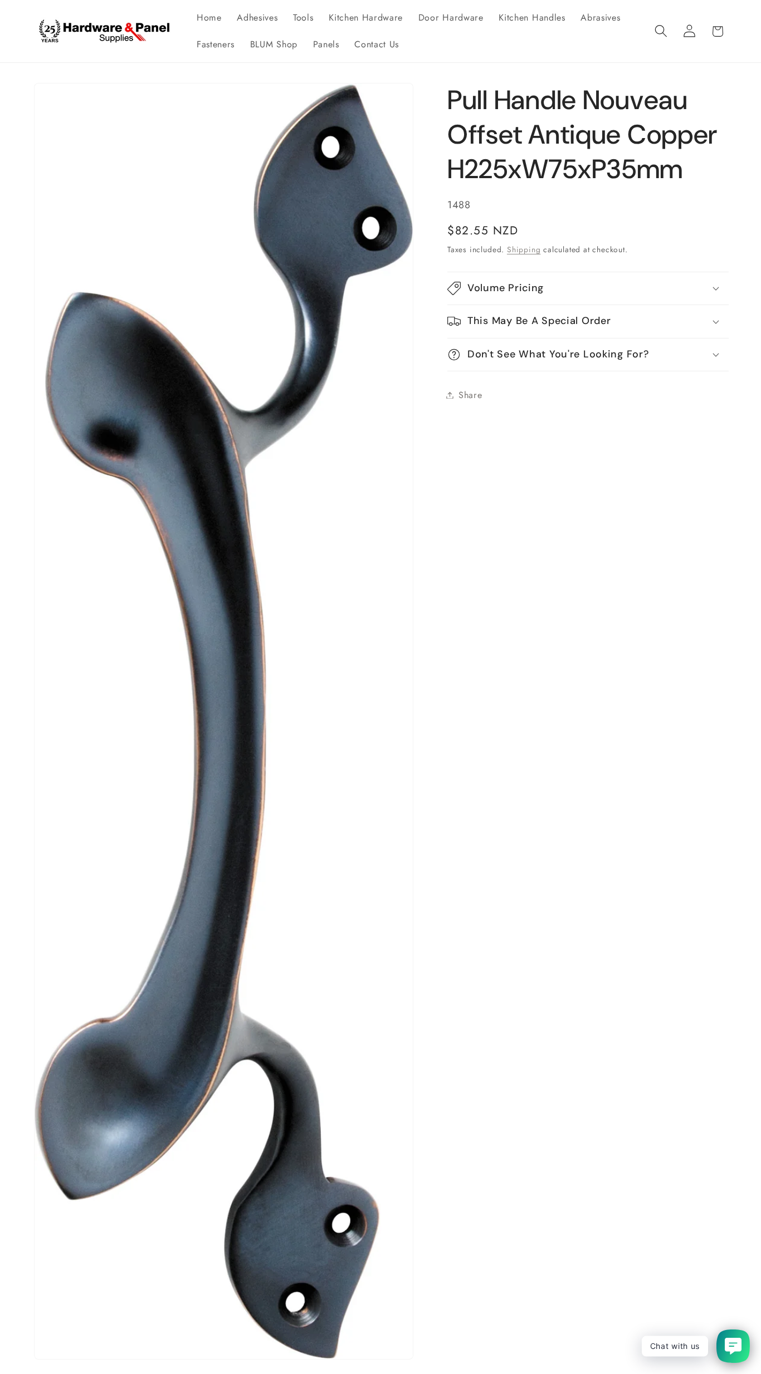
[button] (661, 31)
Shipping (523, 248)
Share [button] (470, 395)
